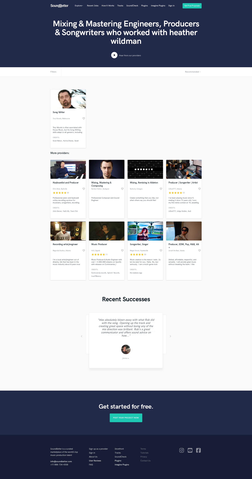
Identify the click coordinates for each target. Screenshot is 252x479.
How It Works (108, 5)
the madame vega (136, 273)
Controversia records (98, 273)
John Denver (57, 211)
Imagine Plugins (158, 5)
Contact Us (145, 461)
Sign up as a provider (98, 449)
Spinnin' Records (113, 273)
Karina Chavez (68, 141)
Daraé (76, 141)
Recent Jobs (92, 5)
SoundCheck (132, 5)
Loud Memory (96, 276)
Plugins (144, 5)
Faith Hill (66, 211)
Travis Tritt (74, 211)
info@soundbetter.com (61, 461)
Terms (143, 449)
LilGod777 (172, 211)
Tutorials (144, 453)
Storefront (119, 449)
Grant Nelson (57, 141)
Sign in (171, 5)
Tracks (120, 5)
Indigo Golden (182, 211)
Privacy (143, 457)
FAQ (91, 464)
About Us (93, 457)
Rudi (189, 211)
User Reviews (95, 461)
